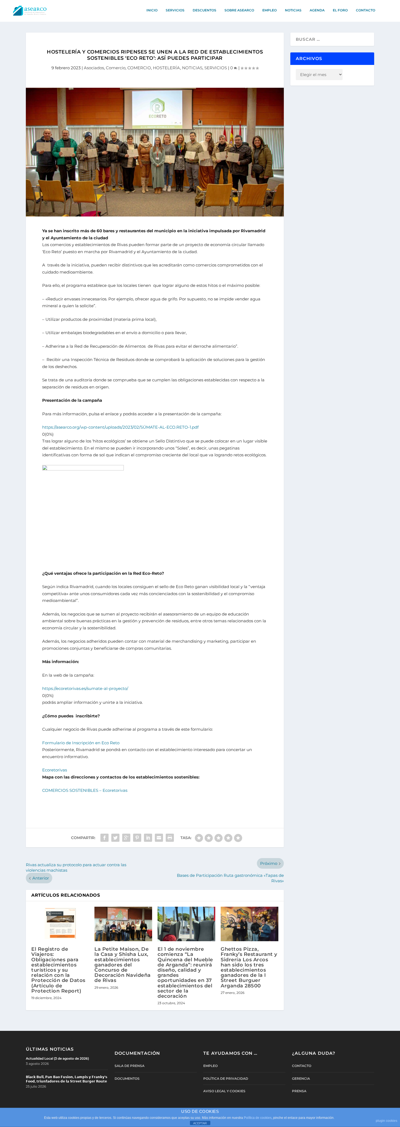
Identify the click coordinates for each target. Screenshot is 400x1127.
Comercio (115, 67)
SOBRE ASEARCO (239, 10)
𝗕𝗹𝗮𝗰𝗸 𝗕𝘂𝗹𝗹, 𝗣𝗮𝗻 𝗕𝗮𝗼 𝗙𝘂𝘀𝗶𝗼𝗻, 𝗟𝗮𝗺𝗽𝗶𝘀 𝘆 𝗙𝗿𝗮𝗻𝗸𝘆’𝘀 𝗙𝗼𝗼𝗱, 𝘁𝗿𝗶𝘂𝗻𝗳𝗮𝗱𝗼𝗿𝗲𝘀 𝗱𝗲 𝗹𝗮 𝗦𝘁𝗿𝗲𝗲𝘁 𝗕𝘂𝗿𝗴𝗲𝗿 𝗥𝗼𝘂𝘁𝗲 (66, 1079)
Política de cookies (258, 1118)
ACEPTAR (200, 1123)
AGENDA (317, 10)
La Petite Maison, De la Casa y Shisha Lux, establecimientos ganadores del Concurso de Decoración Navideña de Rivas (122, 964)
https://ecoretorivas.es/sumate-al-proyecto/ (85, 688)
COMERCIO (139, 67)
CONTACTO (365, 10)
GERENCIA (301, 1078)
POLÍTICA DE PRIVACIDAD (225, 1078)
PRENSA (299, 1091)
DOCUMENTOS (127, 1078)
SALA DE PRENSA (129, 1066)
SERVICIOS (175, 10)
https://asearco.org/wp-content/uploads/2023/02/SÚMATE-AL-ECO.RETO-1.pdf (120, 427)
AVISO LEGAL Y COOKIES (224, 1091)
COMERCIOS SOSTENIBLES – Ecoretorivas (84, 790)
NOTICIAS (293, 10)
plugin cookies (386, 1121)
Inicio (152, 10)
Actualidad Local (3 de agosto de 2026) (57, 1058)
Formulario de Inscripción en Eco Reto (80, 742)
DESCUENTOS (204, 10)
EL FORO (340, 10)
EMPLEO (269, 10)
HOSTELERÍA (166, 67)
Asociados (94, 67)
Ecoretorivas (54, 770)
